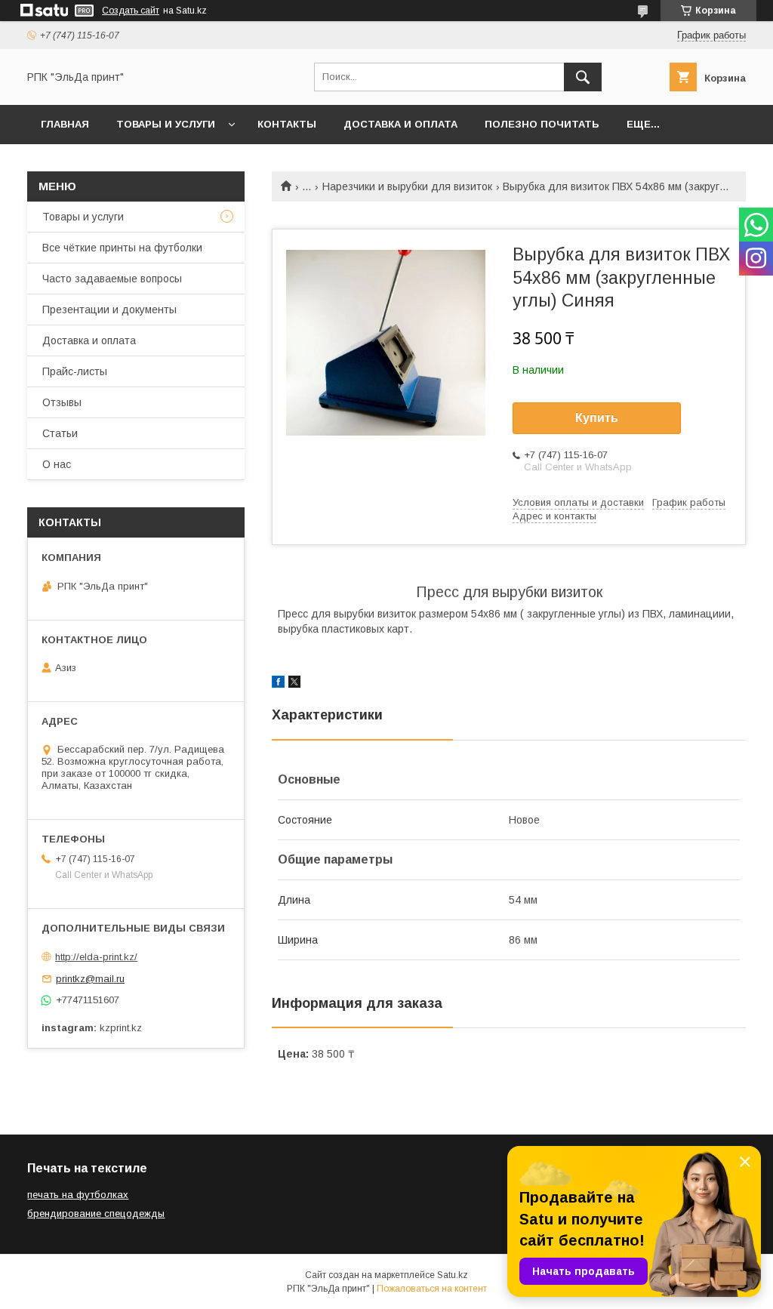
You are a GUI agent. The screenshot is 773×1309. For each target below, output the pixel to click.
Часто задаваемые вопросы (112, 279)
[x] (294, 684)
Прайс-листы (74, 371)
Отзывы (62, 402)
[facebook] (278, 684)
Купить (596, 417)
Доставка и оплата (400, 124)
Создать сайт (130, 10)
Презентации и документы (109, 309)
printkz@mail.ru (90, 978)
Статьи (60, 433)
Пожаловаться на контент (432, 1288)
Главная (65, 124)
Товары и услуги (165, 124)
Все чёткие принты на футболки (122, 248)
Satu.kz (452, 1275)
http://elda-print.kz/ (96, 956)
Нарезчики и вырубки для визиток (407, 186)
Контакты (286, 124)
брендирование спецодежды (96, 1213)
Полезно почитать (542, 124)
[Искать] (583, 77)
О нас (56, 464)
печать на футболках (77, 1194)
